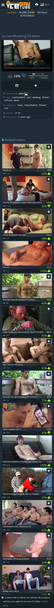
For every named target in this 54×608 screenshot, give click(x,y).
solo (29, 97)
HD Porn (42, 12)
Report (26, 95)
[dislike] (23, 76)
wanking (36, 97)
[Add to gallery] (35, 86)
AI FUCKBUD (27, 15)
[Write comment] (17, 86)
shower (45, 97)
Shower (42, 105)
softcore (8, 100)
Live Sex (12, 12)
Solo (6, 108)
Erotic (20, 105)
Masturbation (31, 105)
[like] (10, 76)
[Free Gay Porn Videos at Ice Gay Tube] (18, 4)
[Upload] (36, 4)
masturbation (18, 97)
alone (16, 100)
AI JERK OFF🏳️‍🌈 (27, 12)
